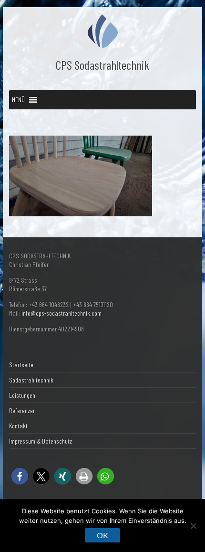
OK (102, 535)
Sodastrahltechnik (31, 380)
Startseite (21, 365)
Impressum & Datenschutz (40, 441)
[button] (18, 99)
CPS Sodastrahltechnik (102, 64)
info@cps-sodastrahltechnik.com (61, 313)
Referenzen (22, 410)
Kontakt (18, 426)
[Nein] (193, 526)
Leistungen (22, 395)
